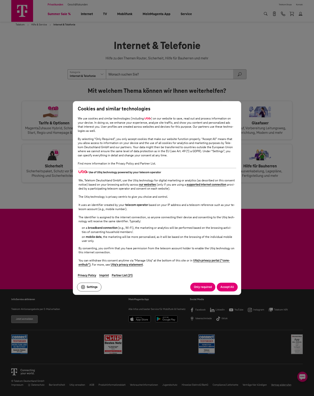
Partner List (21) (122, 275)
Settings (92, 287)
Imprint (104, 275)
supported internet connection (206, 184)
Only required (203, 287)
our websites (147, 184)
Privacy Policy (87, 275)
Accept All (227, 287)
